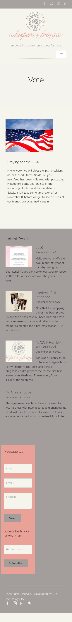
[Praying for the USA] (36, 135)
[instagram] (51, 3)
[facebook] (44, 3)
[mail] (58, 3)
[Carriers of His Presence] (19, 301)
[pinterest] (65, 3)
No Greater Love (18, 392)
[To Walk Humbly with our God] (19, 351)
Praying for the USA (23, 162)
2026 (39, 247)
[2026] (19, 256)
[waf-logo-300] (36, 11)
